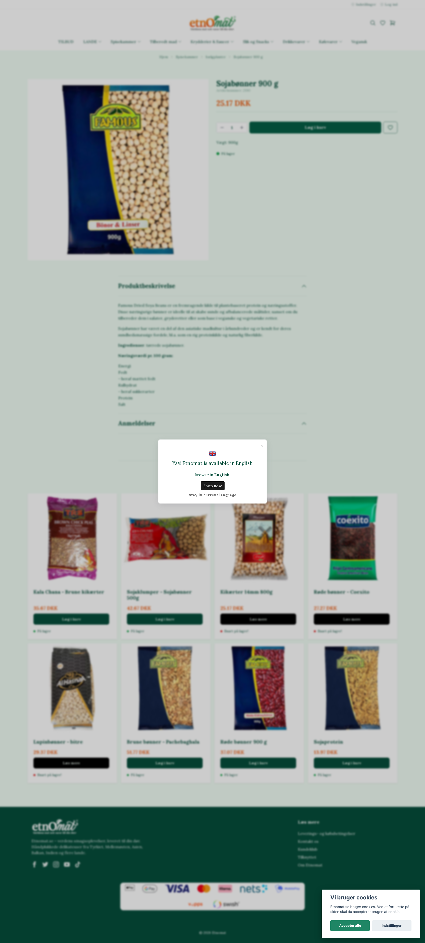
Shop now (212, 485)
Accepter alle (350, 925)
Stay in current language (212, 495)
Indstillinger (392, 925)
